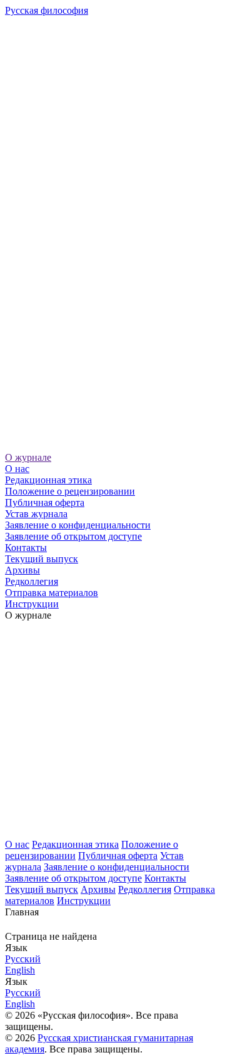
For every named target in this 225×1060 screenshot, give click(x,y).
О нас (17, 468)
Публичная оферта (44, 502)
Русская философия (46, 10)
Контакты (26, 547)
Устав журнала (36, 513)
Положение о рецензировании (70, 491)
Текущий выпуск (41, 558)
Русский (23, 959)
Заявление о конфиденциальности (78, 525)
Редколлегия (31, 581)
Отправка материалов (51, 592)
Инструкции (32, 604)
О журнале (28, 457)
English (20, 970)
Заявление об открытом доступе (73, 536)
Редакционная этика (48, 480)
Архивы (22, 570)
